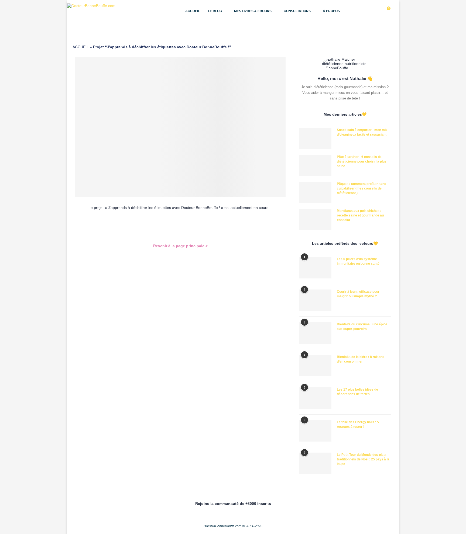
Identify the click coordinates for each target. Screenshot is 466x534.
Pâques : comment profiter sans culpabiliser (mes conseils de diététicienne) (361, 188)
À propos (331, 11)
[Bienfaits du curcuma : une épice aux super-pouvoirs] (315, 333)
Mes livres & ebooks (253, 11)
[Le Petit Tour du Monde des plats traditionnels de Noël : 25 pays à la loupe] (315, 463)
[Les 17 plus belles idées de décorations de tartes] (315, 398)
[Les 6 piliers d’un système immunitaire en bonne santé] (315, 267)
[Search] (396, 11)
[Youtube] (372, 11)
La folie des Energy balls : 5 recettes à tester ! (358, 424)
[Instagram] (367, 11)
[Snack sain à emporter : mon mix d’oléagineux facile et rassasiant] (315, 138)
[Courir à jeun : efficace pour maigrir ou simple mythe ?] (315, 300)
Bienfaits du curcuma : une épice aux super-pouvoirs (362, 326)
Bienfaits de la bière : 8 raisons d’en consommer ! (360, 359)
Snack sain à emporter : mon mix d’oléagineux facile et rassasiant (362, 132)
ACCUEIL (81, 47)
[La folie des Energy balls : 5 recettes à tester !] (315, 431)
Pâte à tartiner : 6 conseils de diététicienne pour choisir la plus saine (361, 161)
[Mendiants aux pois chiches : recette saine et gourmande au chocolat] (315, 219)
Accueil (192, 11)
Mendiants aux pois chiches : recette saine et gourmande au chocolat (360, 215)
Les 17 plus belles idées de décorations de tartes (357, 392)
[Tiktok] (378, 11)
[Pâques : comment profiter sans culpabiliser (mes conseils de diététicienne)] (315, 192)
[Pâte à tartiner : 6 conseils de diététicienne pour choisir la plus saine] (315, 165)
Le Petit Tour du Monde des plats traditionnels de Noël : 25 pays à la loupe (363, 459)
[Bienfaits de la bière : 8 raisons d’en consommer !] (315, 365)
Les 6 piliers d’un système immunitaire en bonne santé (358, 261)
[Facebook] (361, 11)
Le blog (215, 11)
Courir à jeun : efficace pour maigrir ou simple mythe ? (358, 294)
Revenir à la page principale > (180, 246)
